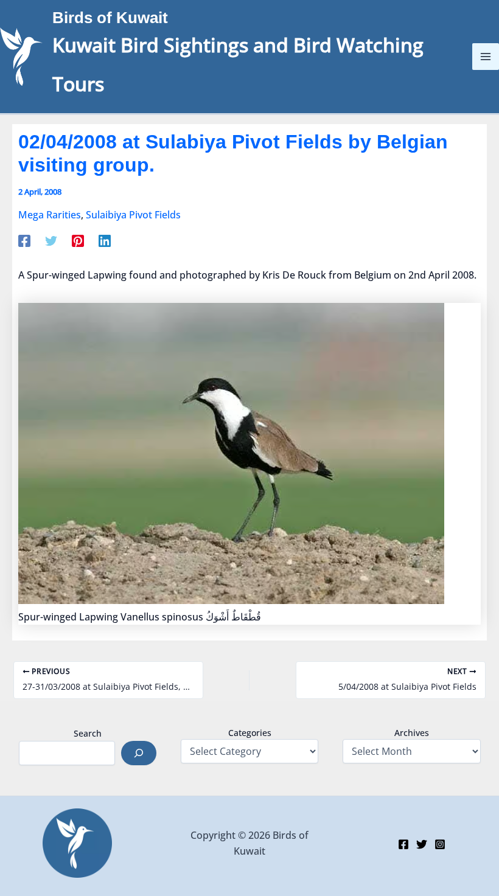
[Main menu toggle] (485, 56)
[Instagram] (439, 844)
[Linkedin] (105, 240)
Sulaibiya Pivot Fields (133, 214)
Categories (249, 732)
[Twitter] (51, 240)
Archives (411, 732)
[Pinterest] (78, 240)
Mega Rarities (49, 214)
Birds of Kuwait (110, 18)
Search (88, 733)
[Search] (138, 753)
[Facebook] (24, 240)
